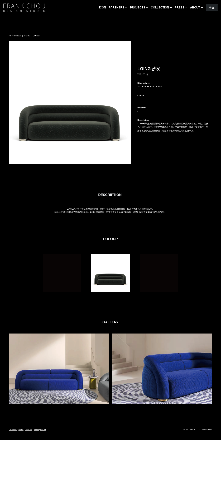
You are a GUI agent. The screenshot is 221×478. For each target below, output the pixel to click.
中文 (211, 7)
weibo (36, 429)
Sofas (27, 35)
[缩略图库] (62, 273)
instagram (13, 429)
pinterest (28, 429)
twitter (20, 429)
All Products (15, 35)
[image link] (24, 7)
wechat (43, 429)
